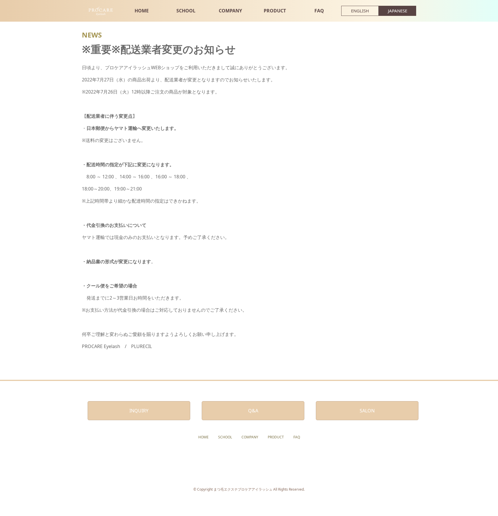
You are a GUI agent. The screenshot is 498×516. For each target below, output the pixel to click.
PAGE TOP (482, 495)
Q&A (253, 410)
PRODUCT (275, 11)
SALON (367, 410)
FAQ (319, 11)
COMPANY (230, 11)
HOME (142, 11)
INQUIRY (138, 410)
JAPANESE (397, 11)
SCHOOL (185, 11)
